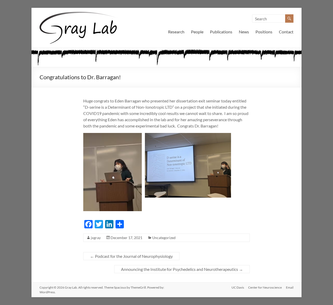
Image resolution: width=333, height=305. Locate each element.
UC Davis (238, 287)
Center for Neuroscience (265, 287)
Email (289, 287)
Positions (263, 31)
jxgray (96, 237)
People (197, 31)
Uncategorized (164, 237)
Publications (221, 31)
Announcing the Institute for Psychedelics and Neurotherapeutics (182, 269)
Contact (286, 31)
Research (176, 31)
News (244, 31)
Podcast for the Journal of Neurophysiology (131, 256)
